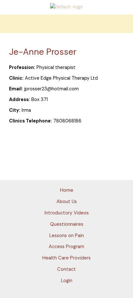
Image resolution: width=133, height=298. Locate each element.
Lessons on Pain (66, 236)
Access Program (66, 247)
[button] (66, 24)
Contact (66, 269)
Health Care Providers (66, 258)
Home (66, 190)
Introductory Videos (67, 213)
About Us (66, 202)
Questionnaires (66, 224)
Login (66, 281)
